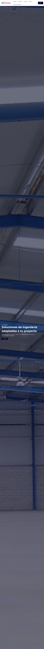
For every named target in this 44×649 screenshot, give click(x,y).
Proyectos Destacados (17, 4)
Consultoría (25, 1)
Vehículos (30, 1)
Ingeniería (15, 1)
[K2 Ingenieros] (6, 2)
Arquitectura (20, 1)
